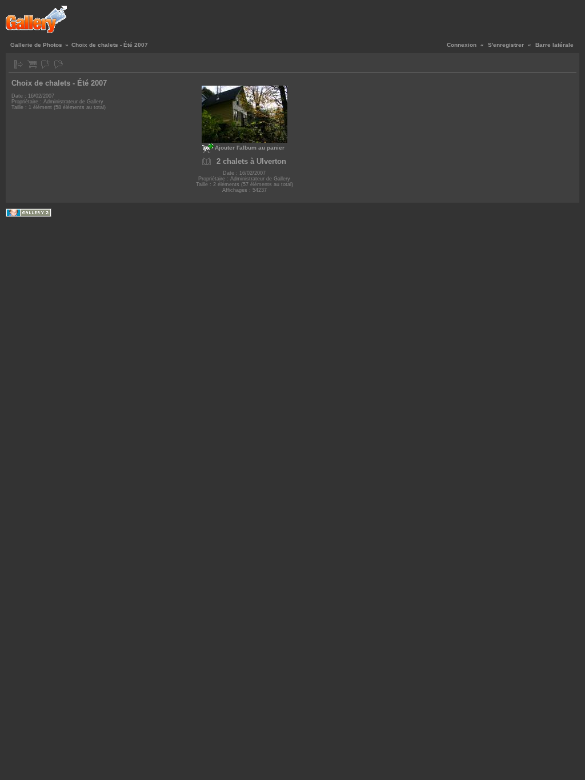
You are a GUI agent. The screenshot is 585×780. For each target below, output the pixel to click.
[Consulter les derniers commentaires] (58, 64)
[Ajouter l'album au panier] (32, 64)
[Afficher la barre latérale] (18, 64)
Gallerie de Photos (36, 45)
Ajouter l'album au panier (250, 147)
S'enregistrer (506, 45)
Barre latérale (554, 45)
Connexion (461, 45)
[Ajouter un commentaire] (45, 64)
